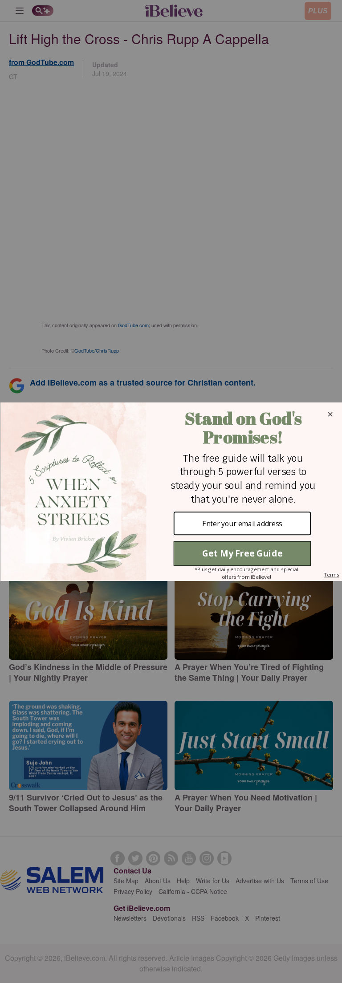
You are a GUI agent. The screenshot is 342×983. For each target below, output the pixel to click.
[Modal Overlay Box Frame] (171, 491)
